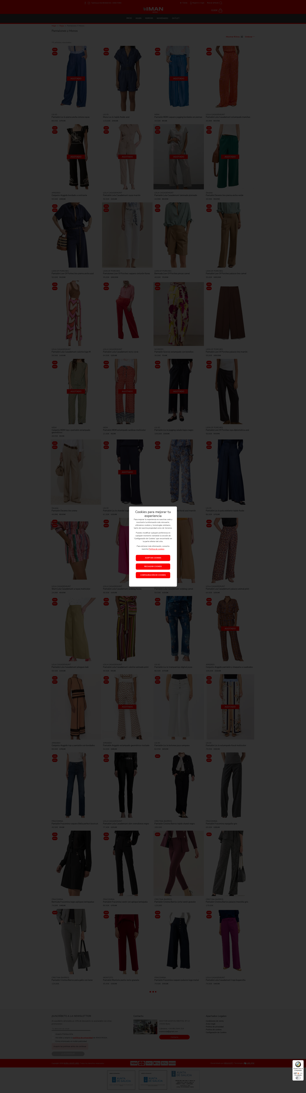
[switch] (298, 1078)
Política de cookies (156, 549)
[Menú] (302, 1061)
